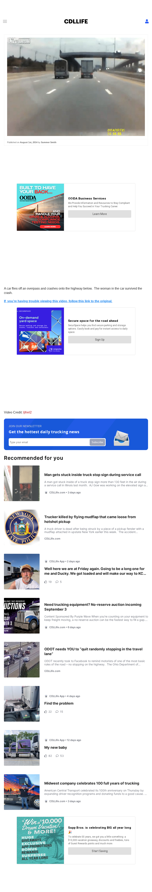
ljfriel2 (27, 412)
